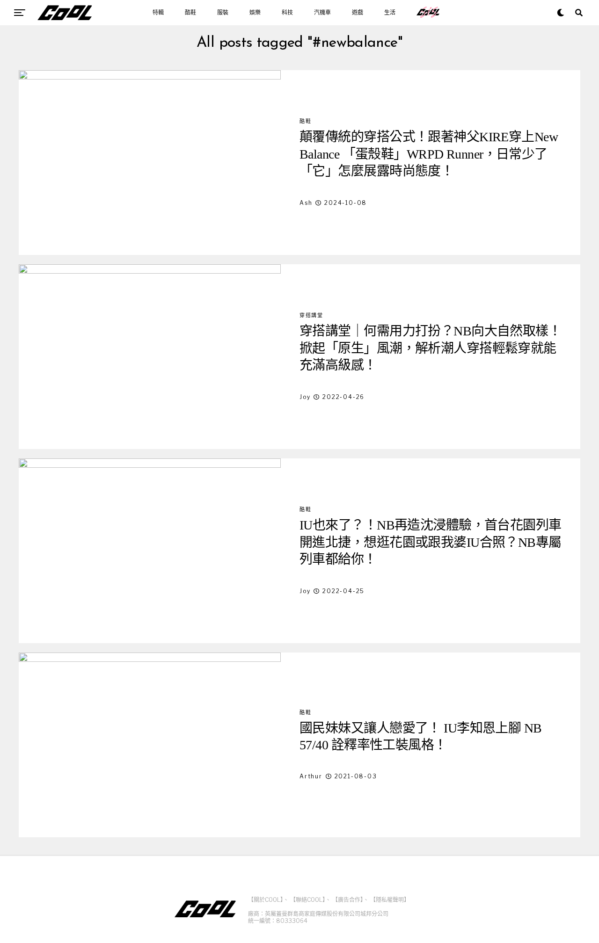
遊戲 (357, 12)
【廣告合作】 (347, 899)
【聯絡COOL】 (307, 899)
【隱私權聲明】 (389, 899)
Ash (306, 202)
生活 (389, 12)
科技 (287, 12)
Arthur (311, 776)
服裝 (222, 12)
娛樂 (255, 12)
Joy (305, 396)
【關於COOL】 (265, 899)
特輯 (158, 12)
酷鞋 (190, 12)
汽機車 (322, 12)
